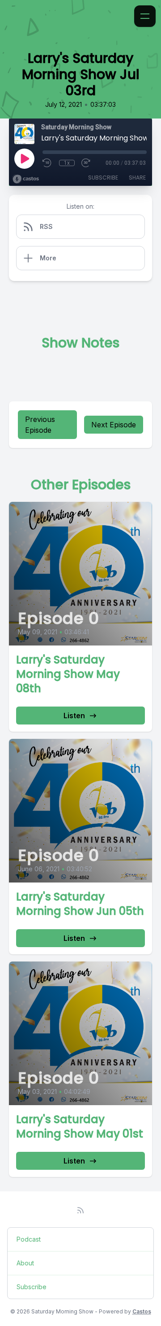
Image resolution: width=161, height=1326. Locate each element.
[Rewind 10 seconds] (47, 163)
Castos (141, 1311)
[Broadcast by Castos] (26, 179)
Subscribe (103, 177)
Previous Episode (40, 425)
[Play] (24, 158)
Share (137, 177)
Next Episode (113, 424)
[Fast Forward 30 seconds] (86, 163)
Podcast (29, 1239)
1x (67, 163)
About (25, 1263)
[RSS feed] (80, 1210)
